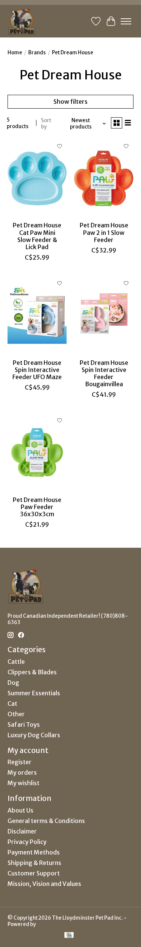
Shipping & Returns (34, 862)
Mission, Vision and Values (44, 883)
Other (16, 714)
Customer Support (34, 873)
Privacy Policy (27, 841)
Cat (12, 703)
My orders (22, 772)
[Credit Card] (69, 936)
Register (20, 762)
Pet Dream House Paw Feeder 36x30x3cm (37, 507)
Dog (13, 682)
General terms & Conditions (46, 821)
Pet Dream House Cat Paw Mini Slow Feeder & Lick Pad (37, 236)
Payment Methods (34, 852)
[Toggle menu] (125, 21)
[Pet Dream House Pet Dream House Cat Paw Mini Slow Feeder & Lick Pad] (37, 178)
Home (15, 52)
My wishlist (23, 783)
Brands (37, 52)
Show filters (70, 101)
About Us (20, 810)
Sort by (46, 123)
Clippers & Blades (32, 672)
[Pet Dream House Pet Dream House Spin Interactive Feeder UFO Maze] (37, 315)
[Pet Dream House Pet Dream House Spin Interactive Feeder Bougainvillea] (103, 315)
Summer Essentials (34, 693)
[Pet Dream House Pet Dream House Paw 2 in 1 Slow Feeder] (103, 178)
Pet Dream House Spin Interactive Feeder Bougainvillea (104, 373)
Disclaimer (22, 831)
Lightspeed (50, 924)
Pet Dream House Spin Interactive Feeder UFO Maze (37, 370)
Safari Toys (24, 724)
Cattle (16, 661)
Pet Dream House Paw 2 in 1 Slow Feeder (104, 232)
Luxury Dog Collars (34, 735)
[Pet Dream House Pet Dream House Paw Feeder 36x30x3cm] (37, 452)
